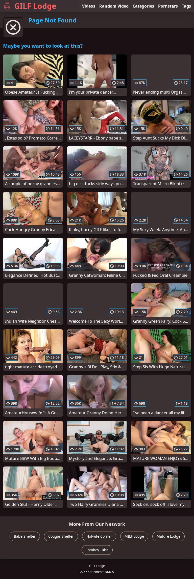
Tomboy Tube (97, 549)
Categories (143, 6)
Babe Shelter (25, 536)
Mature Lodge (168, 536)
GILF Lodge (35, 6)
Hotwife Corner (99, 536)
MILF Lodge (134, 536)
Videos (88, 6)
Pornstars (168, 6)
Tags (186, 6)
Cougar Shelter (61, 536)
